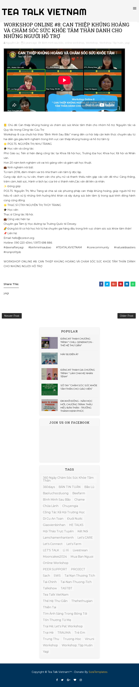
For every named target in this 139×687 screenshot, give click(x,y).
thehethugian (81, 601)
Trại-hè (48, 632)
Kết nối (82, 531)
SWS (57, 575)
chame (79, 499)
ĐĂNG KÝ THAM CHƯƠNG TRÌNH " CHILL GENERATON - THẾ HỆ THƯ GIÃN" (76, 342)
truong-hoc (72, 639)
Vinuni (89, 639)
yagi (127, 42)
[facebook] (57, 680)
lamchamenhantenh (58, 537)
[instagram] (81, 680)
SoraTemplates (98, 672)
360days (49, 487)
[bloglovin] (75, 680)
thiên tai (49, 607)
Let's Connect (53, 544)
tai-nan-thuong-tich (76, 582)
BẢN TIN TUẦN (70, 487)
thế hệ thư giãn (55, 601)
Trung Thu (51, 639)
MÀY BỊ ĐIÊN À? (69, 354)
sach (46, 575)
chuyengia (70, 506)
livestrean (80, 550)
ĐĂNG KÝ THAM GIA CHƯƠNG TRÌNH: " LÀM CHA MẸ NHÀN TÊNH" (77, 373)
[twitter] (62, 680)
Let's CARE (85, 537)
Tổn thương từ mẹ (57, 620)
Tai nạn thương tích (79, 575)
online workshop (74, 42)
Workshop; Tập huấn (111, 42)
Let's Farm (73, 544)
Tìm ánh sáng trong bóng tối (65, 613)
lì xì (66, 550)
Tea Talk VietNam (55, 594)
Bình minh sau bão (52, 42)
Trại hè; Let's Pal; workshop (63, 626)
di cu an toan (53, 518)
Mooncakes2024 (55, 556)
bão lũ (89, 487)
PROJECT (78, 569)
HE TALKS (76, 525)
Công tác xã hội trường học (64, 512)
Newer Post (11, 315)
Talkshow (50, 588)
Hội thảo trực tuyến (58, 531)
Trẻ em (79, 632)
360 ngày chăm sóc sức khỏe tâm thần (68, 479)
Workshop (92, 42)
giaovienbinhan (54, 525)
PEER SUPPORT (55, 569)
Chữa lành (50, 506)
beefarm (78, 493)
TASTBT (66, 588)
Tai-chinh (50, 582)
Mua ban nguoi (82, 556)
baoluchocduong (56, 493)
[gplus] (68, 680)
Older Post (126, 315)
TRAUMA (64, 632)
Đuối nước (75, 518)
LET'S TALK (51, 550)
